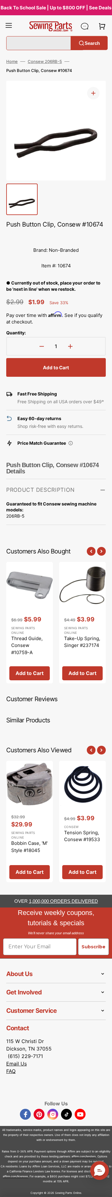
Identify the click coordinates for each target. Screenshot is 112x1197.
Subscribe (93, 947)
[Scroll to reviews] (56, 236)
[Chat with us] (84, 26)
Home (12, 61)
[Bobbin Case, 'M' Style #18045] (29, 821)
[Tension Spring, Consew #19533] (82, 821)
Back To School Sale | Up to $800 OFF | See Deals (56, 8)
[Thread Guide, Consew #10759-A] (29, 622)
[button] (9, 26)
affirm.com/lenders (84, 1156)
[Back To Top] (102, 1187)
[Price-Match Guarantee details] (71, 443)
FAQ (11, 1071)
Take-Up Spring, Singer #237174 (82, 642)
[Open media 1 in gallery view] (93, 93)
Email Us (16, 1064)
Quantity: (16, 332)
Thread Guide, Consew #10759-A (27, 645)
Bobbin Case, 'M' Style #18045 (29, 846)
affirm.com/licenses (15, 1176)
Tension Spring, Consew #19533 (82, 836)
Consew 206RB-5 (45, 61)
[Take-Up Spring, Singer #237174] (82, 622)
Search (92, 42)
